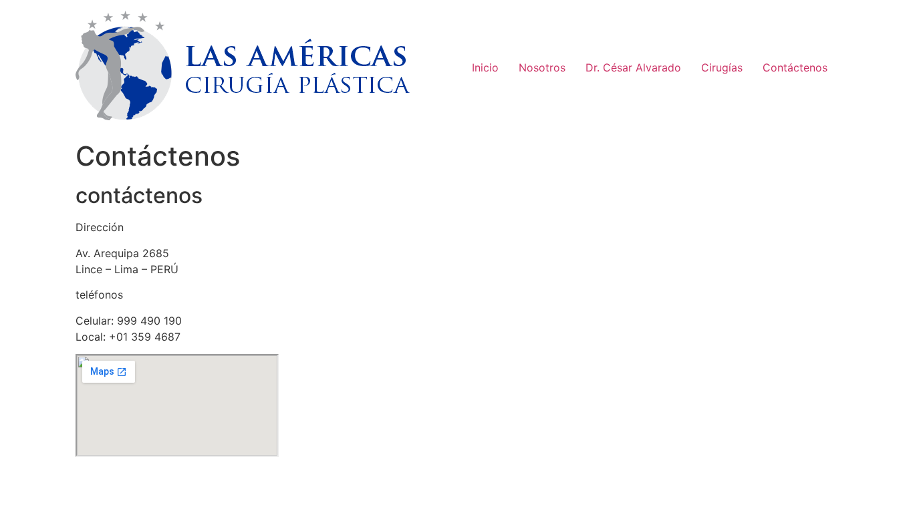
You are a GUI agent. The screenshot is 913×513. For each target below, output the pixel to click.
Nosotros (542, 67)
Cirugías (722, 67)
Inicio (485, 67)
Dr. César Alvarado (633, 67)
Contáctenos (795, 67)
